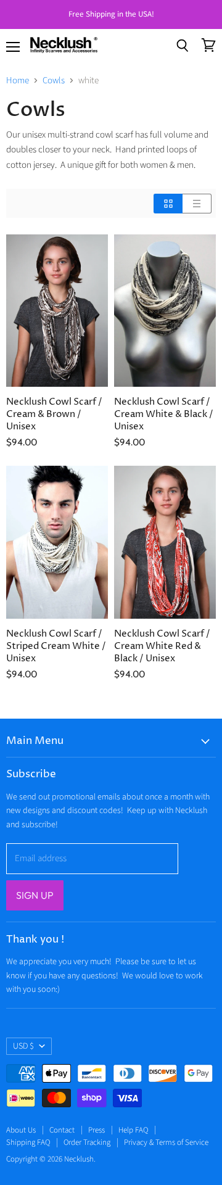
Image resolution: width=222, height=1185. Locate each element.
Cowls (54, 80)
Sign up (35, 895)
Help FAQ (133, 1130)
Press (96, 1130)
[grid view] (168, 203)
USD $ (23, 1046)
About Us (21, 1130)
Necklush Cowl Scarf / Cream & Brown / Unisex (54, 414)
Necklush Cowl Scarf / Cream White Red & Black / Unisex (162, 646)
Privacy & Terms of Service (166, 1142)
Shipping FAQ (28, 1142)
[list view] (197, 203)
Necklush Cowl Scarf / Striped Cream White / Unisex (56, 646)
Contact (62, 1130)
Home (17, 80)
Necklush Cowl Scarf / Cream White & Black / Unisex (163, 414)
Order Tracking (87, 1142)
